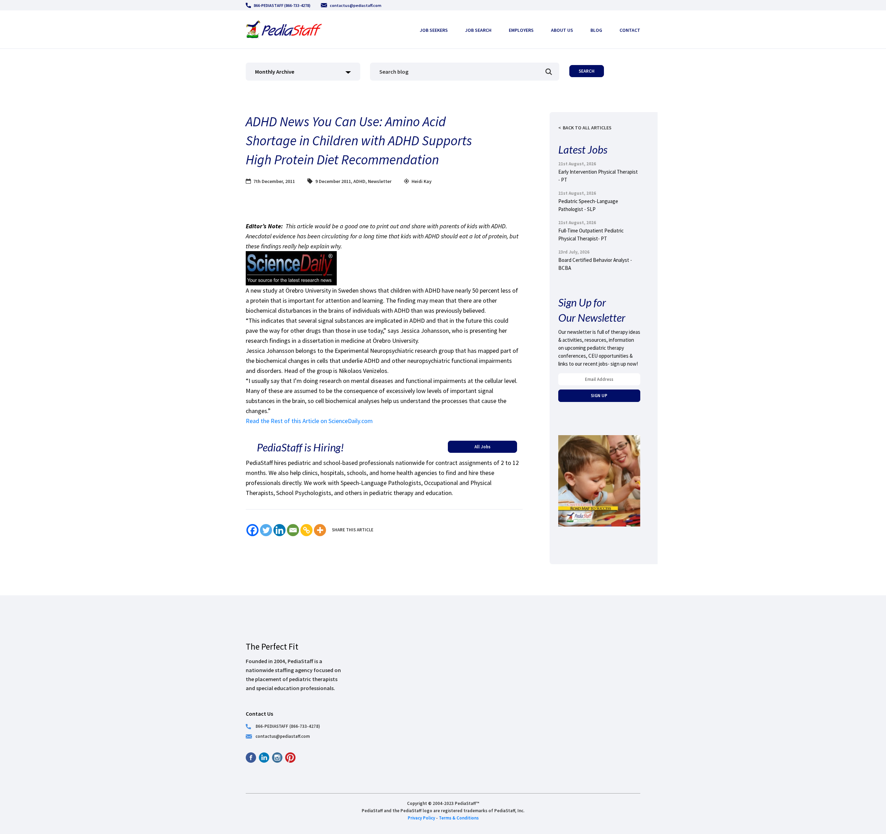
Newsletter (379, 181)
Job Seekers (434, 30)
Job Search (478, 30)
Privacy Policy (421, 818)
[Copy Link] (306, 530)
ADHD (359, 181)
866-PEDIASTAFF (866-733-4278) (282, 5)
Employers (521, 30)
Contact (630, 30)
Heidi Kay (422, 181)
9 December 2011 (333, 181)
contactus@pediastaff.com (355, 5)
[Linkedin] (279, 530)
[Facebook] (252, 530)
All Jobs (482, 446)
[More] (320, 530)
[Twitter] (266, 530)
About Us (562, 30)
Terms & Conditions (459, 818)
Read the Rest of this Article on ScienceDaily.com (309, 421)
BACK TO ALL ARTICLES (587, 128)
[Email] (293, 530)
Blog (596, 30)
